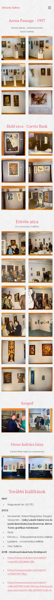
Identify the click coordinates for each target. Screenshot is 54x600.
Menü (49, 8)
